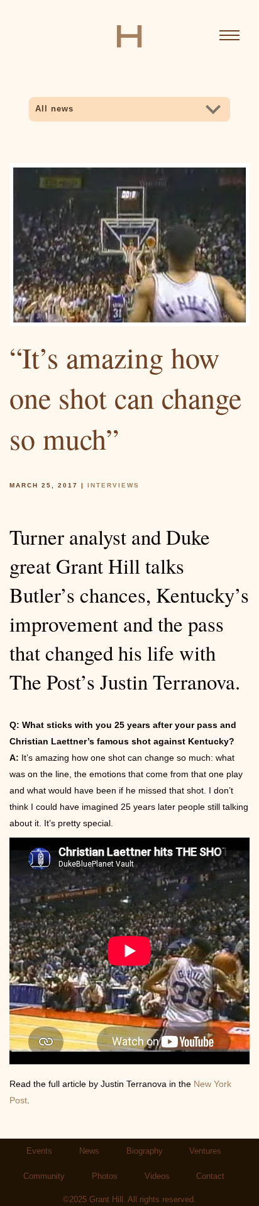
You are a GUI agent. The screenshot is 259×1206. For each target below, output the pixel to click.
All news (54, 108)
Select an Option (82, 103)
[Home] (129, 35)
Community (44, 1176)
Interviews (113, 485)
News (89, 1151)
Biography (144, 1151)
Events (39, 1151)
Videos (157, 1176)
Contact (210, 1176)
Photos (105, 1176)
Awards (61, 127)
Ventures (205, 1151)
